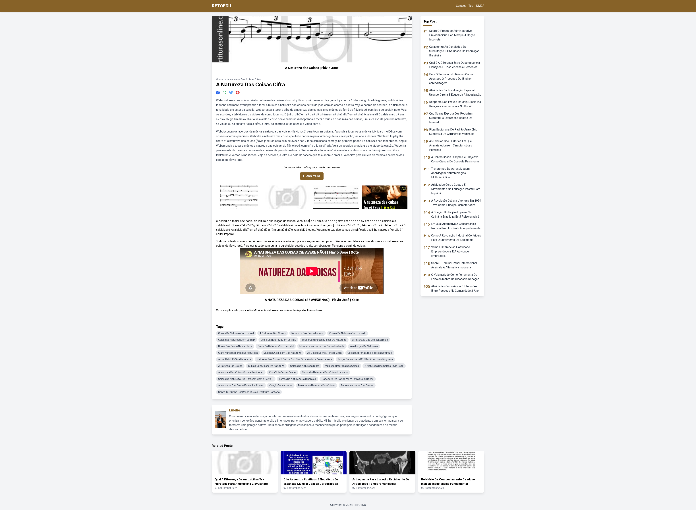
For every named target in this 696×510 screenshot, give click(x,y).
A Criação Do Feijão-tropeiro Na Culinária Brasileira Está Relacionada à (455, 214)
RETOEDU (221, 5)
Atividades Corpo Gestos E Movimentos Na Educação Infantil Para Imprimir (455, 189)
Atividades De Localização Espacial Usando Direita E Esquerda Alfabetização (455, 92)
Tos (471, 5)
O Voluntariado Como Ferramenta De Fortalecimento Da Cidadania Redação (455, 277)
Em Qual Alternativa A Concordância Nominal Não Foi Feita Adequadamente (455, 226)
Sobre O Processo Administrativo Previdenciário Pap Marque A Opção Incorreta (452, 35)
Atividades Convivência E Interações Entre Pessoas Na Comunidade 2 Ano (455, 288)
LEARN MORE (312, 176)
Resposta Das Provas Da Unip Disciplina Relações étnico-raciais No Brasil (455, 104)
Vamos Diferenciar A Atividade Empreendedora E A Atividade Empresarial (450, 251)
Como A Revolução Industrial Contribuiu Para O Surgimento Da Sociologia (456, 238)
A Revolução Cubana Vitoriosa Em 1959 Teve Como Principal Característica (456, 203)
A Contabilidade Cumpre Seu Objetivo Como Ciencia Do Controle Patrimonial (455, 159)
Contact (461, 5)
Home (219, 79)
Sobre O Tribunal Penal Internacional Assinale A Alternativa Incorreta (454, 265)
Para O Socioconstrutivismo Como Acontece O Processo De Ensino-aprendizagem (451, 79)
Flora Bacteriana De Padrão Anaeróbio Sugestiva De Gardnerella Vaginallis (453, 132)
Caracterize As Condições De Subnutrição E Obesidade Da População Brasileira (454, 51)
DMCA (480, 5)
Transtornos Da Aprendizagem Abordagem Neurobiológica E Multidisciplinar (450, 173)
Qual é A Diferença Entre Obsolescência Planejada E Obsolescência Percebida (454, 65)
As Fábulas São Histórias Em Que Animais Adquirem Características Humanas (450, 145)
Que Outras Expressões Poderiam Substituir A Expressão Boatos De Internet (451, 118)
